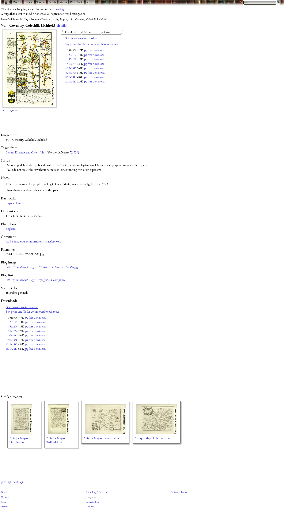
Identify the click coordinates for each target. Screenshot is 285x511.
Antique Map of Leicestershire (101, 438)
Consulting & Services (96, 492)
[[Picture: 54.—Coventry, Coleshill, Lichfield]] (29, 68)
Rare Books (77, 2)
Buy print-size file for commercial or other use (91, 44)
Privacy (4, 506)
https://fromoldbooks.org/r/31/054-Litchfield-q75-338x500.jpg (42, 267)
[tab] (71, 32)
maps (9, 203)
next (17, 110)
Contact (5, 497)
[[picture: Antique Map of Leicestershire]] (105, 419)
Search (90, 2)
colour (17, 203)
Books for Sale (92, 501)
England (11, 229)
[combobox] (259, 3)
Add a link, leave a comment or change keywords (34, 241)
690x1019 (71, 68)
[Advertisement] (86, 108)
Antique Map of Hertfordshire (153, 438)
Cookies (90, 506)
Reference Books (179, 492)
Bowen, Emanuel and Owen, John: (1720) (42, 152)
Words (52, 2)
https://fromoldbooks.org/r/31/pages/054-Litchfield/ (35, 280)
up (11, 110)
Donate (17, 2)
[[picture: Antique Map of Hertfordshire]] (157, 419)
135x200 (71, 59)
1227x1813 (70, 77)
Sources (40, 2)
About (63, 2)
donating (58, 9)
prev (5, 110)
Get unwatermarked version (81, 38)
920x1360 (71, 72)
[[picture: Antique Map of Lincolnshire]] (24, 419)
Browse (29, 2)
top (21, 482)
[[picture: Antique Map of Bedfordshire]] (61, 419)
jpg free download (94, 50)
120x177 (71, 55)
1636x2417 (70, 81)
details (61, 25)
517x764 (71, 63)
